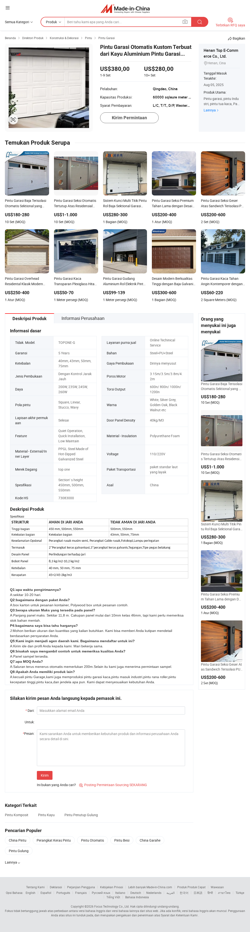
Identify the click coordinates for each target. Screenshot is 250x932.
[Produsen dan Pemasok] (125, 8)
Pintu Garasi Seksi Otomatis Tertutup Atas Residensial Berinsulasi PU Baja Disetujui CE (221, 456)
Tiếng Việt (113, 897)
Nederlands (153, 893)
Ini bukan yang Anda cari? (56, 784)
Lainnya (210, 110)
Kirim (45, 775)
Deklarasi (56, 887)
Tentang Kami (35, 887)
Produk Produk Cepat (191, 887)
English (30, 893)
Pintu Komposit (16, 815)
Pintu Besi (121, 840)
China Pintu (17, 840)
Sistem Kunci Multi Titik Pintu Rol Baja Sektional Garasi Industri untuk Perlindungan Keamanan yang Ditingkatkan (221, 526)
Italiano (120, 893)
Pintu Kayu (46, 815)
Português (63, 893)
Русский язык (101, 893)
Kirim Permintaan (129, 117)
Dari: (29, 710)
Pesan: (28, 733)
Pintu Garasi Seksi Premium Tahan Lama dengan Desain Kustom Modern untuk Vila (221, 597)
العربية (171, 893)
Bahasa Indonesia (137, 897)
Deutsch (135, 893)
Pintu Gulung (19, 850)
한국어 (184, 893)
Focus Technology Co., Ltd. (111, 906)
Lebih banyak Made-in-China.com (150, 887)
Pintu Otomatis (92, 840)
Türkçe (240, 893)
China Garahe (150, 840)
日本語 (198, 893)
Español (46, 893)
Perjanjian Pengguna (81, 887)
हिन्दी (210, 893)
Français (81, 893)
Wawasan (217, 887)
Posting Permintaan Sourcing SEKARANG (113, 784)
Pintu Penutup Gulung (81, 815)
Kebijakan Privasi (111, 887)
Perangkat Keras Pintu (54, 840)
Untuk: (29, 722)
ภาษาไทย (224, 893)
